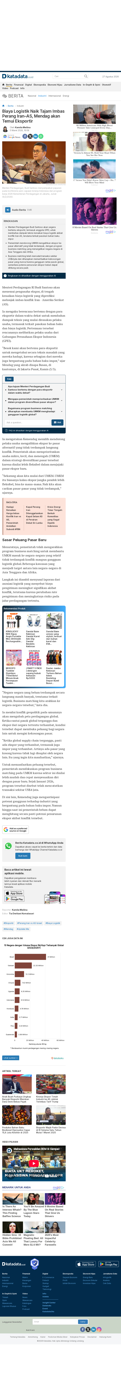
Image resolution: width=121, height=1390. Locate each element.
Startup (45, 1283)
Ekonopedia (40, 84)
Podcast (14, 88)
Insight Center (49, 1303)
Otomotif (106, 84)
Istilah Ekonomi (69, 1283)
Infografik (107, 1277)
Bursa (24, 1283)
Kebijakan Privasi (77, 1337)
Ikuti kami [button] (22, 855)
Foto (24, 1306)
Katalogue (26, 1303)
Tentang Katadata (17, 1337)
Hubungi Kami (105, 1337)
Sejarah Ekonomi (70, 1277)
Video (5, 88)
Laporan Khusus (9, 1306)
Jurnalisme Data (72, 84)
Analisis (106, 1280)
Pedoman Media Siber (57, 1337)
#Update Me (23, 929)
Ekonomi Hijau (55, 84)
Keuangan (26, 1280)
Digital (28, 84)
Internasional (55, 96)
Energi (66, 96)
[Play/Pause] (7, 210)
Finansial (18, 84)
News (24, 1297)
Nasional (32, 96)
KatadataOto (48, 1311)
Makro (25, 1277)
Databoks (46, 1305)
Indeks (45, 1296)
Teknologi (46, 1289)
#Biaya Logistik (53, 923)
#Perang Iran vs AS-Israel (29, 923)
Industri (42, 96)
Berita (9, 84)
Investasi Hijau (89, 1283)
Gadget (45, 1286)
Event (45, 1308)
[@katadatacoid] (99, 1329)
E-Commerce (48, 1277)
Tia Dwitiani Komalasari (21, 913)
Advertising (33, 1337)
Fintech (45, 1280)
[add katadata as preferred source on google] (34, 829)
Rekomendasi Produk (14, 608)
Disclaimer (92, 1337)
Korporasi (26, 1286)
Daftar (82, 1322)
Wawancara (7, 1303)
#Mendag (8, 929)
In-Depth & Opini (91, 84)
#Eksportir (9, 923)
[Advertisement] (94, 283)
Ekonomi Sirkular (90, 1280)
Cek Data (107, 1283)
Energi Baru (88, 1277)
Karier (42, 1337)
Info (22, 88)
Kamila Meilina (23, 127)
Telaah (5, 1297)
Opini (4, 1300)
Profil (65, 1280)
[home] (3, 85)
